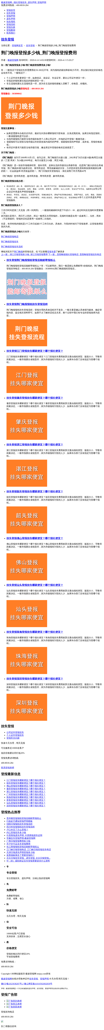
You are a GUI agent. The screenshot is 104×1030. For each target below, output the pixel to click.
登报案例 (10, 30)
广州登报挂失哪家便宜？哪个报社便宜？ (26, 794)
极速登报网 (13, 60)
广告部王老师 (15, 1004)
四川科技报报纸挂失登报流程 (20, 827)
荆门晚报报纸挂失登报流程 (32, 304)
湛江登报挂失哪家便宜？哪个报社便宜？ (40, 444)
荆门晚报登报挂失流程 (12, 246)
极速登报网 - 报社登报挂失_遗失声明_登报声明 (23, 2)
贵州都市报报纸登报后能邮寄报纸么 (23, 818)
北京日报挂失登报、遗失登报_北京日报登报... (28, 858)
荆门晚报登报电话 (9, 236)
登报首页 (10, 10)
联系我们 (10, 33)
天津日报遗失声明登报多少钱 (20, 852)
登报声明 (10, 16)
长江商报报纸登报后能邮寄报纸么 (22, 847)
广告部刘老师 (15, 1001)
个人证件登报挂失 (15, 735)
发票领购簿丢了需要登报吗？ (20, 855)
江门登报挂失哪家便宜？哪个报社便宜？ (40, 351)
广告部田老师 (15, 1007)
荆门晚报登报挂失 (9, 241)
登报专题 (10, 27)
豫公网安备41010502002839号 (38, 984)
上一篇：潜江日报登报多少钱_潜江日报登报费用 (24, 254)
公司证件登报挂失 (15, 732)
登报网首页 (17, 45)
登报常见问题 (13, 738)
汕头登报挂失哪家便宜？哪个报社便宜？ (40, 585)
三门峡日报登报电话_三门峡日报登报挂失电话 (28, 849)
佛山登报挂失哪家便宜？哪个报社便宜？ (40, 538)
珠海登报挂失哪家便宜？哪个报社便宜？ (40, 631)
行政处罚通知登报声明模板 (19, 821)
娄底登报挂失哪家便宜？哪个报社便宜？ (26, 800)
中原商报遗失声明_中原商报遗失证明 (24, 835)
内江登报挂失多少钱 (16, 832)
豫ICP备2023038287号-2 (12, 984)
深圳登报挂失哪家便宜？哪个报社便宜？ (40, 678)
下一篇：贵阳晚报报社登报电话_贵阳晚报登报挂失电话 (74, 254)
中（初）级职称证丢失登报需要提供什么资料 (28, 861)
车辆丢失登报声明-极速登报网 (20, 838)
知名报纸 (10, 21)
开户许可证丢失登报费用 (18, 844)
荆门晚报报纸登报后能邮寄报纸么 (36, 260)
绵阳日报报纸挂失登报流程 (19, 824)
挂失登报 (10, 13)
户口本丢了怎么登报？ (17, 829)
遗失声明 (10, 19)
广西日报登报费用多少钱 (18, 841)
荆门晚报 (18, 251)
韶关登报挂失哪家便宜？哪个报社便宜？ (40, 491)
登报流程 (10, 24)
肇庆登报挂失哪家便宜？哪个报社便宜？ (40, 397)
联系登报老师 (7, 767)
